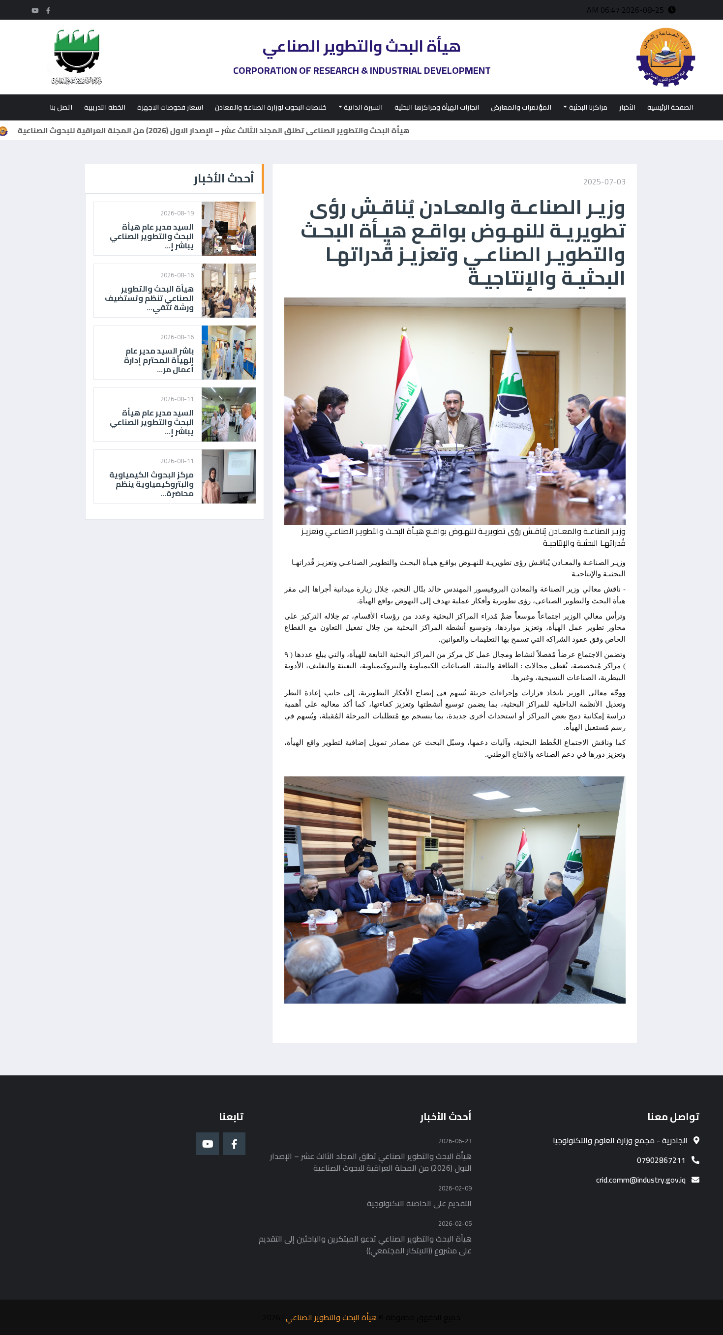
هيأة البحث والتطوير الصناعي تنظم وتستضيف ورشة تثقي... (149, 298)
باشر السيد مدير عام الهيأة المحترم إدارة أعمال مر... (159, 360)
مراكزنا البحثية (588, 107)
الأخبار (627, 107)
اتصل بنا (61, 107)
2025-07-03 (604, 181)
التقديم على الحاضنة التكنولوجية (419, 1203)
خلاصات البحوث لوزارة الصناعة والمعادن (271, 107)
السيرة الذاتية (363, 107)
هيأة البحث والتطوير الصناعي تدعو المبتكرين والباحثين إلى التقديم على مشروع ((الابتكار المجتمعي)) (365, 1244)
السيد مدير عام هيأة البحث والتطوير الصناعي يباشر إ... (152, 236)
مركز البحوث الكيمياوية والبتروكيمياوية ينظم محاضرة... (151, 484)
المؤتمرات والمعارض (521, 107)
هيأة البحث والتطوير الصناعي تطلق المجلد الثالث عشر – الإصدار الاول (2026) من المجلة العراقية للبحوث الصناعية (254, 130)
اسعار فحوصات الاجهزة (170, 107)
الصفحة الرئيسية (670, 107)
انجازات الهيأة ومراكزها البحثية (436, 107)
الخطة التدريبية (104, 107)
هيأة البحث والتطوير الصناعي (331, 1317)
